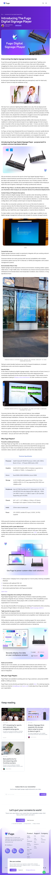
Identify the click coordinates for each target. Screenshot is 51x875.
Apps (28, 847)
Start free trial (30, 820)
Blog (2, 14)
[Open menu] (46, 3)
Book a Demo (20, 820)
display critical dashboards (22, 377)
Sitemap (43, 842)
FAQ (35, 836)
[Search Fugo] (43, 3)
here (35, 684)
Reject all (21, 870)
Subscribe (43, 794)
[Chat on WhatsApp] (44, 872)
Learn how (4, 591)
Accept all (13, 870)
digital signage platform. (37, 608)
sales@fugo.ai (16, 686)
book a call (25, 686)
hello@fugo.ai (9, 845)
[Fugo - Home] (7, 3)
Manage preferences (30, 870)
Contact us (36, 844)
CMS (35, 532)
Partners (43, 836)
